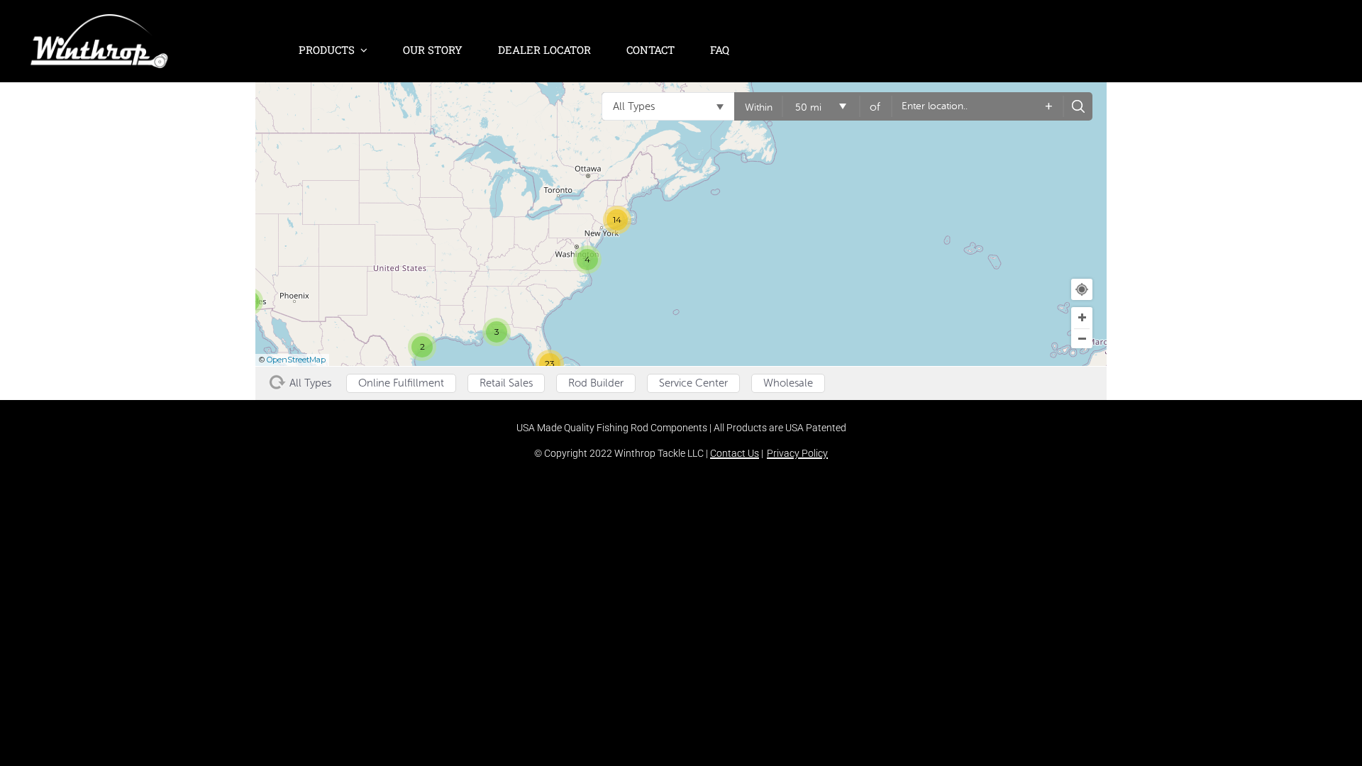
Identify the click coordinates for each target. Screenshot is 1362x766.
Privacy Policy (797, 453)
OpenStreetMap (296, 360)
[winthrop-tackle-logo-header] (99, 21)
